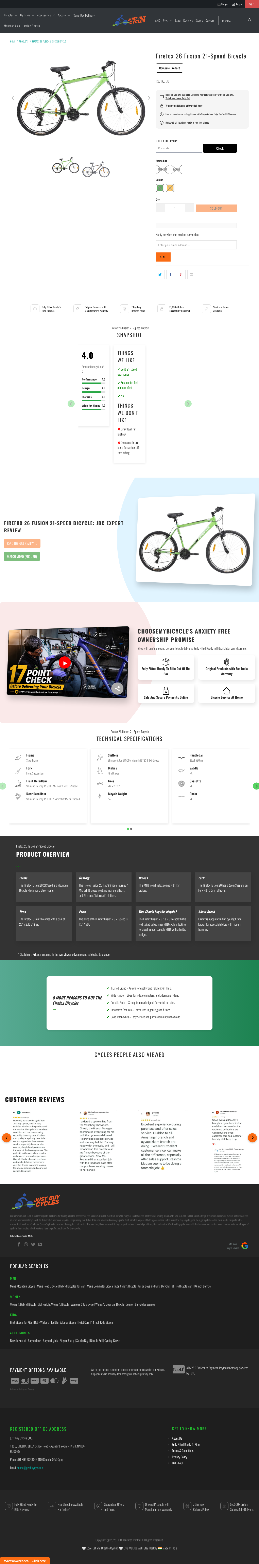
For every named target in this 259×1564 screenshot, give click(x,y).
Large (176, 169)
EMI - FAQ (177, 1462)
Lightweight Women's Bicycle (53, 1304)
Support (225, 4)
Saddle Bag (82, 1340)
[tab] (128, 829)
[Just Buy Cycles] (129, 20)
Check (220, 148)
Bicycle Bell (96, 1340)
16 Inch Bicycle (202, 1286)
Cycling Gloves (112, 1340)
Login (239, 4)
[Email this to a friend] (191, 274)
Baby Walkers (41, 1322)
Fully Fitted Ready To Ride (186, 1444)
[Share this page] (117, 688)
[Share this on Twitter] (160, 274)
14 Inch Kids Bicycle (102, 1322)
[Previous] (13, 97)
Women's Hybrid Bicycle (23, 1304)
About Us (177, 1438)
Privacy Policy (179, 1456)
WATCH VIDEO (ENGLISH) (22, 556)
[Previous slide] (71, 403)
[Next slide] (188, 403)
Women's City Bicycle (82, 1304)
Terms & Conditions (182, 1450)
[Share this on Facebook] (170, 274)
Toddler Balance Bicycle (63, 1322)
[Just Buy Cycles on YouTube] (40, 1244)
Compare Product (169, 68)
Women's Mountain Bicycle (109, 1304)
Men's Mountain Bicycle (22, 1286)
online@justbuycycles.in (30, 1467)
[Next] (148, 97)
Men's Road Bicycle (47, 1286)
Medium (162, 169)
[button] (11, 15)
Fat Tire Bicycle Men (181, 1286)
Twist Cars (83, 1322)
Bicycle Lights (50, 1340)
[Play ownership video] (65, 662)
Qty (158, 199)
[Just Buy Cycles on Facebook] (19, 1244)
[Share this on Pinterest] (181, 274)
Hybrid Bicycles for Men (72, 1286)
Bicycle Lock (34, 1340)
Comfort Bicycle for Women (140, 1304)
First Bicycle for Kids (21, 1322)
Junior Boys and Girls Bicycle (153, 1286)
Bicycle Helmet (18, 1340)
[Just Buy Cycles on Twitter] (33, 1244)
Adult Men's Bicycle (125, 1286)
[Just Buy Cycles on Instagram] (26, 1244)
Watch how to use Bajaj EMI (178, 98)
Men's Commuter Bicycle (100, 1286)
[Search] (250, 20)
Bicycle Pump (67, 1340)
